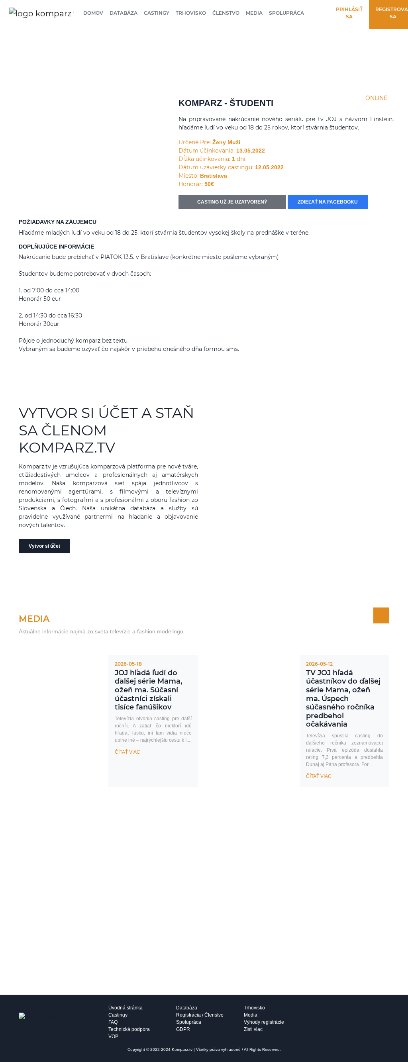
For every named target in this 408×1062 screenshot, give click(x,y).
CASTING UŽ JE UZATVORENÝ (232, 202)
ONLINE (376, 98)
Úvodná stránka (125, 1008)
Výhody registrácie (264, 1022)
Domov (93, 13)
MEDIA (34, 618)
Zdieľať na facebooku (328, 202)
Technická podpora (129, 1029)
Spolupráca (286, 13)
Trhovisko (191, 13)
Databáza (123, 13)
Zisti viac (253, 1029)
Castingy (156, 13)
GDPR (183, 1029)
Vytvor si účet (44, 546)
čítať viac (127, 752)
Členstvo (225, 13)
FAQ (113, 1022)
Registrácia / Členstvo (200, 1015)
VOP (113, 1036)
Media (254, 13)
